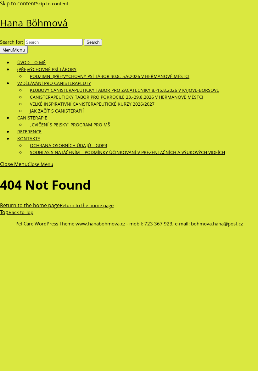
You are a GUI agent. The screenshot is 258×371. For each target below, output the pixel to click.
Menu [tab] (14, 50)
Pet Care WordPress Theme (44, 223)
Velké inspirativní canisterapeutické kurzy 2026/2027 (92, 104)
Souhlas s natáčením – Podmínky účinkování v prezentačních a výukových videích (127, 152)
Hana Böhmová (34, 22)
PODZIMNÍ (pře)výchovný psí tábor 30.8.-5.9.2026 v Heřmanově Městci (109, 76)
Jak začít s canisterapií (57, 111)
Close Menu (26, 164)
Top (16, 212)
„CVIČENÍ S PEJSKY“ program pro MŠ (70, 125)
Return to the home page (57, 205)
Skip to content (34, 3)
